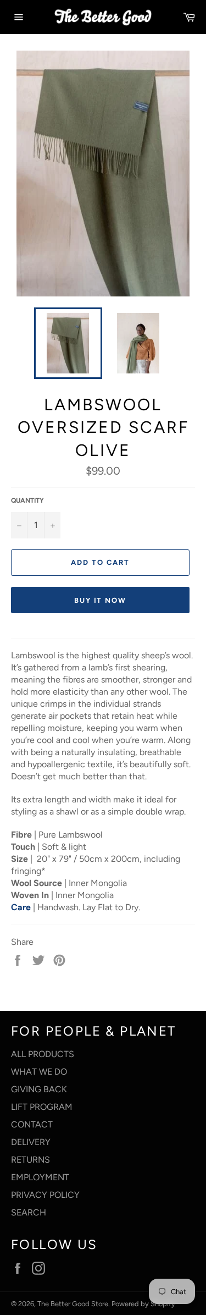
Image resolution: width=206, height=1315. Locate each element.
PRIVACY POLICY (45, 1195)
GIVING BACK (39, 1089)
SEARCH (28, 1212)
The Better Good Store (72, 1304)
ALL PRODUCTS (42, 1054)
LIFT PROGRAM (42, 1107)
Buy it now (100, 600)
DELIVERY (31, 1142)
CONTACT (32, 1124)
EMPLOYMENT (40, 1177)
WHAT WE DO (39, 1071)
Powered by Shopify (143, 1304)
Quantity (27, 500)
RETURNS (30, 1159)
